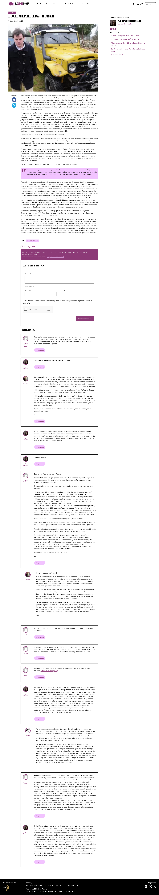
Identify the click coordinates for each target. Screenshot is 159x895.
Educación (79, 4)
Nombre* (28, 290)
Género (90, 4)
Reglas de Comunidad (55, 257)
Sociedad (69, 4)
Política (40, 4)
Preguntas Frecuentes (67, 891)
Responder (40, 350)
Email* (63, 290)
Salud (48, 4)
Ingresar (151, 4)
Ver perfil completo (125, 24)
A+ (141, 4)
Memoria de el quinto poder (55, 885)
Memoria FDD (73, 885)
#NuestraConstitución (34, 885)
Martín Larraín (32, 240)
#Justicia (11, 12)
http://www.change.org (49, 671)
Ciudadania (57, 4)
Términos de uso (32, 891)
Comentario (29, 274)
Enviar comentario (85, 319)
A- (138, 4)
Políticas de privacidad (48, 891)
